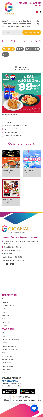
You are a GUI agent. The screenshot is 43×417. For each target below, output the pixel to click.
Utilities (4, 319)
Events (20, 49)
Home (4, 299)
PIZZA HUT (8, 200)
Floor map (5, 315)
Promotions (8, 49)
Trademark (5, 309)
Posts (5, 54)
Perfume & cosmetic (9, 346)
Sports (4, 373)
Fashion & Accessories (10, 349)
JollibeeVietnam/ (11, 132)
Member (4, 312)
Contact (4, 325)
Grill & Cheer (8, 170)
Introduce (5, 302)
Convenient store (7, 356)
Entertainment (6, 363)
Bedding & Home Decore (10, 339)
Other (3, 353)
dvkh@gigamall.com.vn (12, 250)
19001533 (8, 122)
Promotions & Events (21, 41)
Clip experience (32, 49)
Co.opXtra (28, 170)
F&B (3, 333)
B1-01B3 (19, 135)
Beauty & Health (7, 366)
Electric (4, 336)
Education (5, 343)
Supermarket (6, 369)
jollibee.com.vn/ (11, 129)
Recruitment (6, 322)
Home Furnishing (7, 359)
